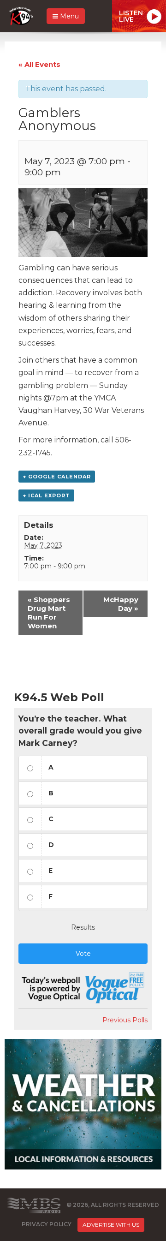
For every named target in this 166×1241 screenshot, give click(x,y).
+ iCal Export (46, 495)
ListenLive (131, 16)
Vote (83, 953)
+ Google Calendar (57, 476)
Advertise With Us (111, 1224)
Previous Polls (125, 1020)
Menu (68, 16)
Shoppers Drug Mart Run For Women (49, 612)
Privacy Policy (46, 1224)
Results (83, 927)
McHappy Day (120, 604)
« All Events (39, 64)
